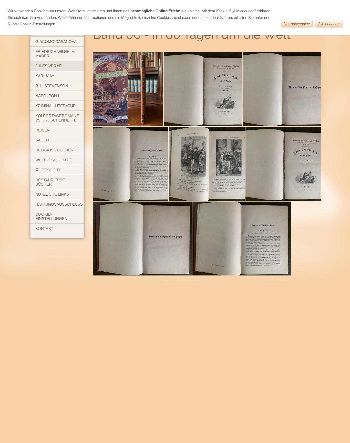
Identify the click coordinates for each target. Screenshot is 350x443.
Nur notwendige (297, 23)
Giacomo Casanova (56, 41)
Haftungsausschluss (59, 204)
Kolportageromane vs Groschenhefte (57, 118)
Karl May (44, 76)
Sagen (42, 140)
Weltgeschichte (53, 160)
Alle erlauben (328, 23)
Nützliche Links (52, 194)
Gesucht (51, 170)
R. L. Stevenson (51, 86)
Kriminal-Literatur (55, 106)
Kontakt (44, 228)
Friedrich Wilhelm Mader (55, 53)
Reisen (42, 130)
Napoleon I (47, 96)
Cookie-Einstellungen (51, 216)
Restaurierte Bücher (50, 182)
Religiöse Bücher (54, 150)
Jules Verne (48, 66)
